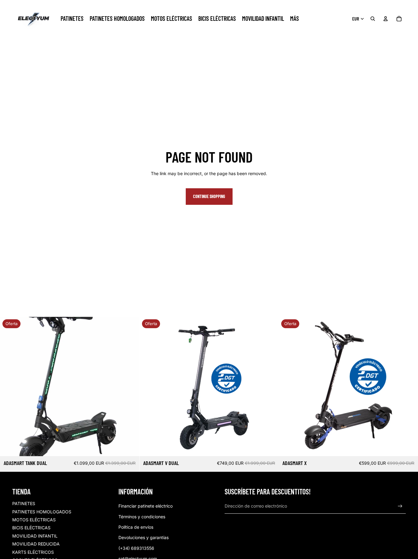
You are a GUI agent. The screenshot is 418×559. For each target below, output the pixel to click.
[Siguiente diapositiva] (130, 386)
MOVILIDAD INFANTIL (35, 535)
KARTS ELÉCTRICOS (33, 552)
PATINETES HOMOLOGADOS (41, 511)
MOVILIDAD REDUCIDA (36, 543)
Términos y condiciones (141, 516)
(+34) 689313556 (136, 548)
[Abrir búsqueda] (372, 18)
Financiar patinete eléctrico (145, 505)
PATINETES (23, 503)
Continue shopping (209, 196)
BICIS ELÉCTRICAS (31, 527)
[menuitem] (294, 19)
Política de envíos (135, 527)
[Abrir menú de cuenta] (385, 18)
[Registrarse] (400, 506)
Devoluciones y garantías (143, 537)
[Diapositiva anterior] (9, 386)
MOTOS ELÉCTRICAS (34, 519)
